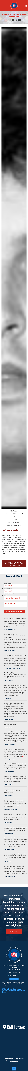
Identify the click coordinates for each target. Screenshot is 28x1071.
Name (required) (8, 583)
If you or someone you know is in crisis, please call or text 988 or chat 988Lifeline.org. (14, 1060)
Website (6, 595)
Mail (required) (8, 588)
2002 (19, 526)
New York (14, 517)
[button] (23, 6)
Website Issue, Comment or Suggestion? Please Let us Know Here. (13, 990)
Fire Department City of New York (14, 514)
